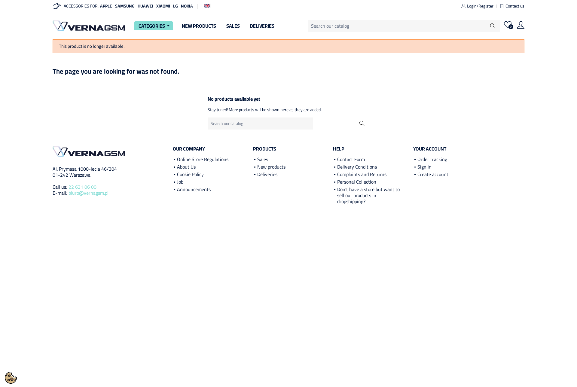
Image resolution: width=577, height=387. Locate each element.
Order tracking (432, 159)
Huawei (145, 6)
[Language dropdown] (207, 5)
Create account (432, 174)
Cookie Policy (190, 174)
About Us (186, 166)
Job (180, 181)
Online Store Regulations (202, 159)
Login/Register (480, 6)
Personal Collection (356, 181)
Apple (106, 6)
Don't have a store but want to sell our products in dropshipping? (368, 195)
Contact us (514, 6)
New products (271, 166)
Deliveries (262, 25)
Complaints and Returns (361, 174)
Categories (155, 25)
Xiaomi (163, 6)
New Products (199, 25)
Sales (233, 25)
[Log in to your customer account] (520, 26)
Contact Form (351, 159)
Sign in (424, 166)
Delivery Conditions (357, 166)
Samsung (125, 6)
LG (175, 6)
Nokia (187, 6)
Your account (429, 148)
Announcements (194, 189)
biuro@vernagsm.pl (88, 192)
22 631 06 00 (82, 186)
